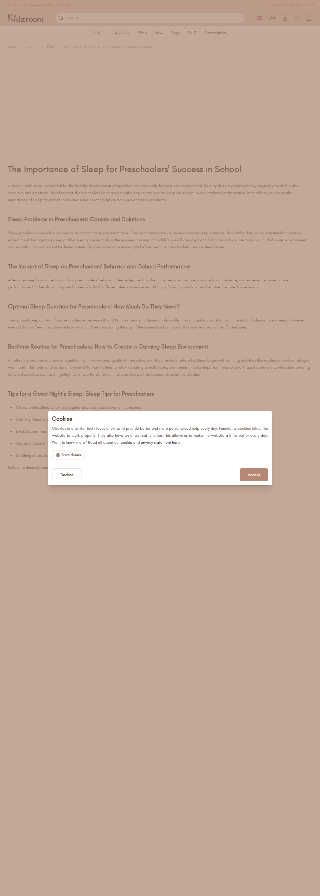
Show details (71, 455)
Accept (254, 475)
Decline (67, 475)
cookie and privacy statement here (150, 442)
